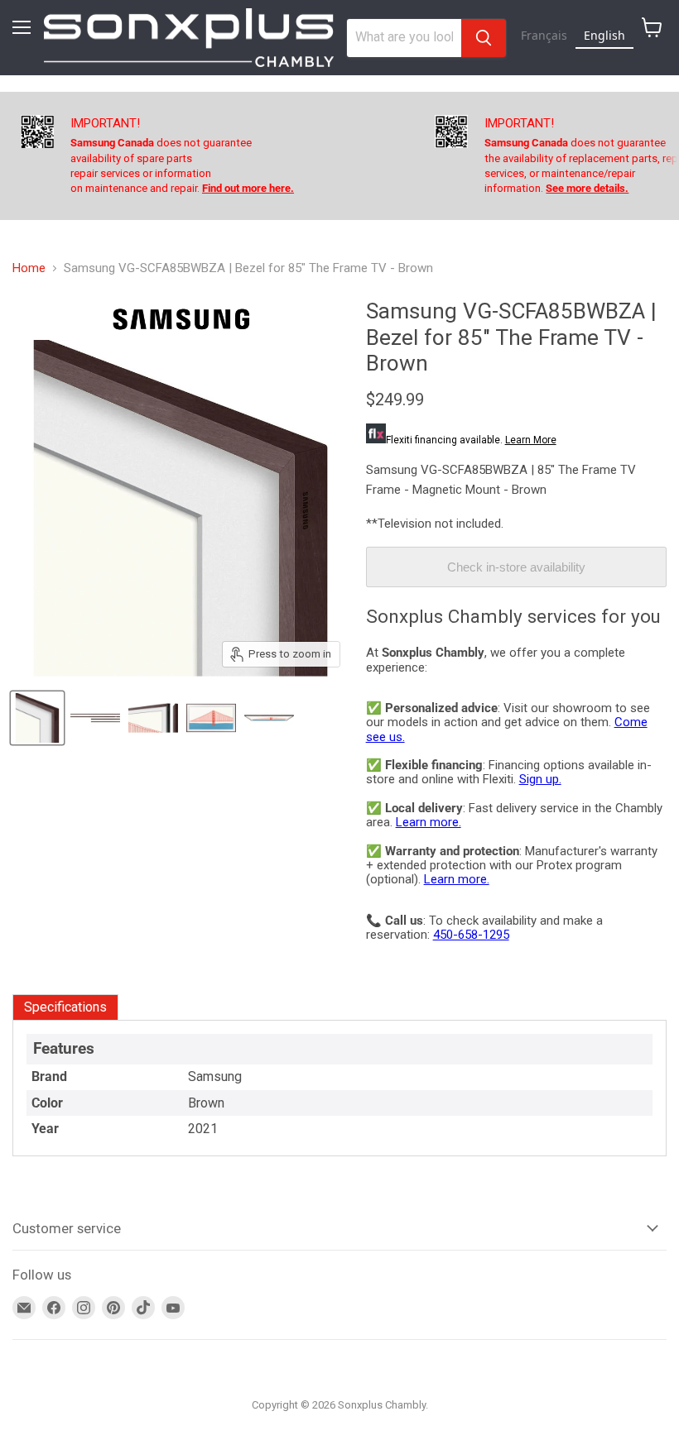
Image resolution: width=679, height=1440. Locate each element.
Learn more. (428, 822)
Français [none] (544, 35)
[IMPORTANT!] (228, 156)
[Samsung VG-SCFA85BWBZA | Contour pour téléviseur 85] (37, 717)
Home (29, 268)
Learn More (530, 440)
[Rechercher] (483, 38)
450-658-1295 (471, 934)
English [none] (604, 35)
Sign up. (540, 779)
